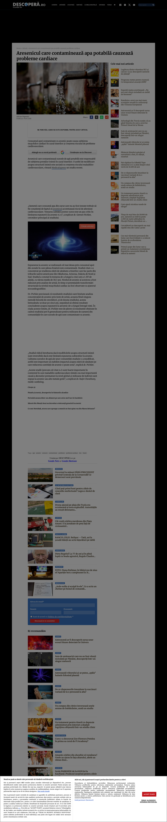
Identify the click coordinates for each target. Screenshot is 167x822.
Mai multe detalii (43, 791)
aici (19, 808)
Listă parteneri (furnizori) (84, 800)
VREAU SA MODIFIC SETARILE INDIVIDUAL (148, 801)
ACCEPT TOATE (149, 794)
